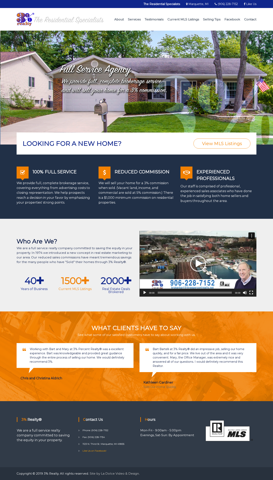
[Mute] (245, 293)
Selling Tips (211, 19)
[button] (198, 264)
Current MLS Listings (183, 19)
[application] (197, 264)
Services (134, 19)
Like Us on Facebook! (94, 450)
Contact (250, 19)
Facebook (232, 19)
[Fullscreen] (251, 293)
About (119, 19)
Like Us (250, 4)
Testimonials (154, 19)
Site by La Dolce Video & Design (114, 473)
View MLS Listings (222, 143)
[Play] (145, 293)
